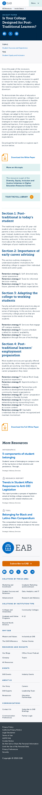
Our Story (6, 686)
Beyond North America (7, 624)
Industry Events (28, 674)
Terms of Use (7, 735)
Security (5, 752)
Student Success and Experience (15, 48)
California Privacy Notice (12, 730)
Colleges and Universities (7, 611)
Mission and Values (9, 636)
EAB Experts (7, 691)
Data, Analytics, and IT (30, 591)
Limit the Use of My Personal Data (15, 746)
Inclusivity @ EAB (28, 636)
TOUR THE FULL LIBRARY (16, 197)
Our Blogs (6, 653)
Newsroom (6, 695)
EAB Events (6, 674)
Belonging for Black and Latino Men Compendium (18, 516)
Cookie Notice (8, 741)
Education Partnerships (26, 696)
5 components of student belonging (18, 455)
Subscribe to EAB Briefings (28, 710)
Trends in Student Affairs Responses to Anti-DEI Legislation (17, 486)
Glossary (5, 658)
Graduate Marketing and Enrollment (29, 586)
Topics (24, 658)
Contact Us (6, 709)
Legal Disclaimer (8, 733)
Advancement (7, 598)
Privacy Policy (7, 727)
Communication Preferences (8, 717)
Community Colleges (30, 610)
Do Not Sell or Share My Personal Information (20, 744)
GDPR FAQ (6, 738)
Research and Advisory (30, 598)
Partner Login (27, 716)
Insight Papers (19, 8)
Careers (25, 686)
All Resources (7, 8)
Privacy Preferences (10, 749)
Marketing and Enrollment (7, 586)
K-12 (24, 616)
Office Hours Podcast (30, 653)
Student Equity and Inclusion (13, 55)
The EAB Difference (10, 641)
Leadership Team (28, 691)
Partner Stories (27, 641)
